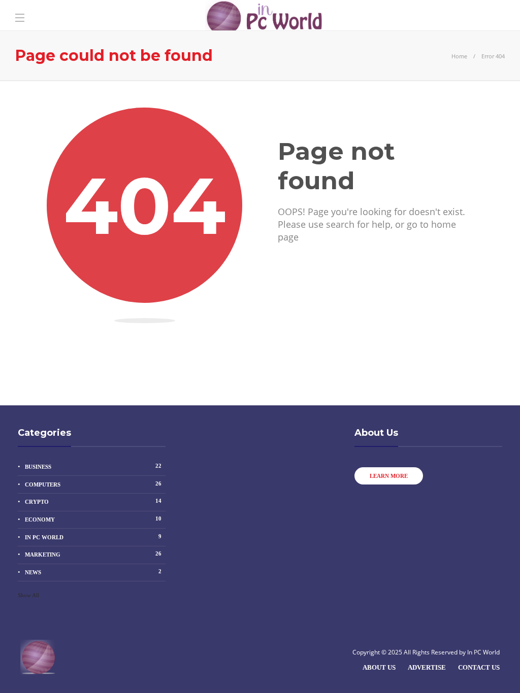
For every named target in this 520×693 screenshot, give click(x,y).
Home (459, 56)
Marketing (93, 554)
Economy (93, 519)
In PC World (93, 536)
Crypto (93, 501)
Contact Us (479, 667)
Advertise (427, 667)
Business (93, 466)
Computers (93, 484)
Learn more (389, 476)
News (93, 571)
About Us (379, 667)
